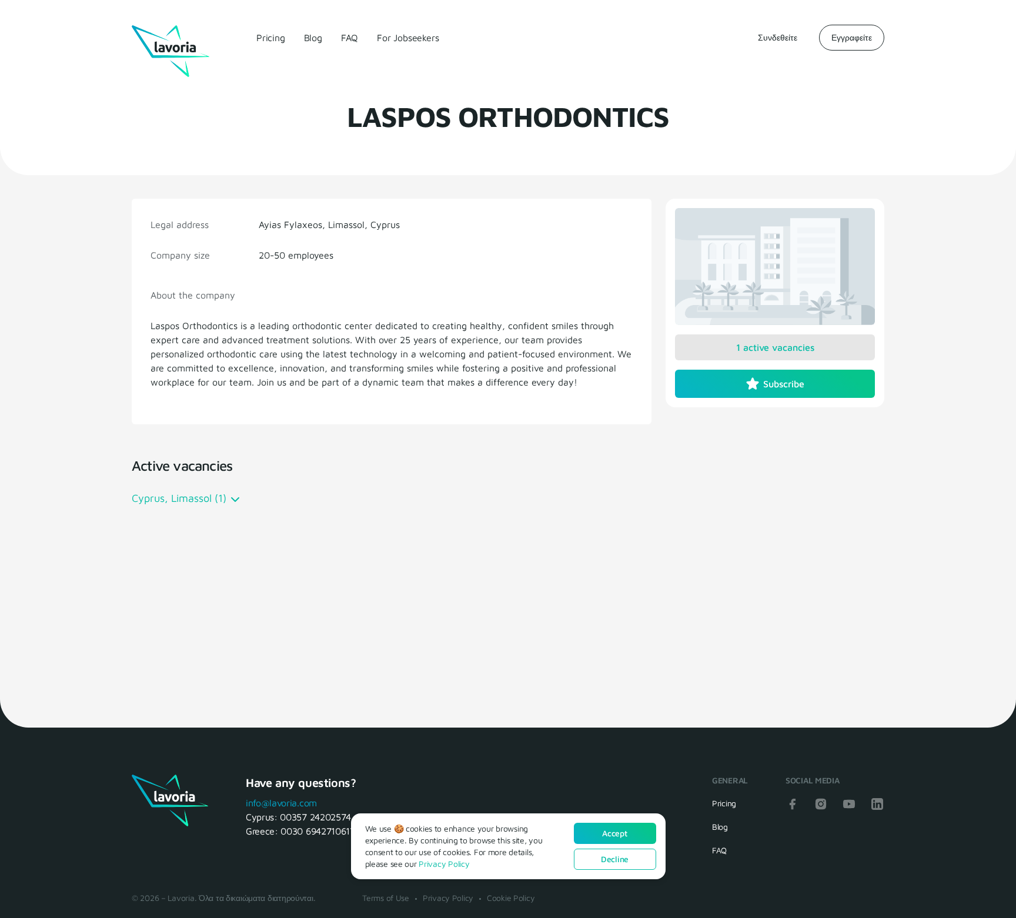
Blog (313, 37)
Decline (615, 859)
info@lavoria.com (281, 803)
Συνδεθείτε (777, 37)
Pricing (270, 37)
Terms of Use (385, 898)
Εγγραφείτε (851, 37)
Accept (614, 833)
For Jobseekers (408, 37)
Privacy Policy (448, 898)
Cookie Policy (510, 898)
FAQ (349, 37)
